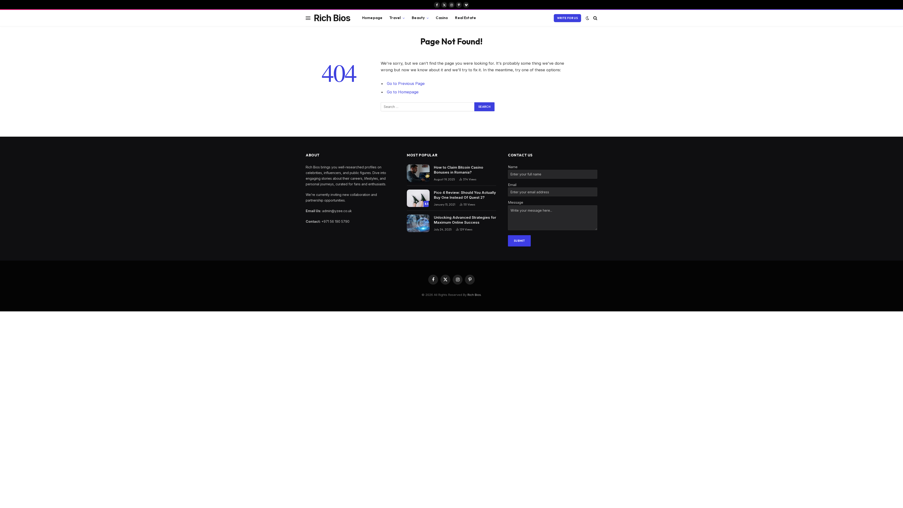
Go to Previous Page (406, 83)
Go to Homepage (403, 92)
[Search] (594, 18)
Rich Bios (474, 295)
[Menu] (308, 18)
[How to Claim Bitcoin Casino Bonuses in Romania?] (418, 173)
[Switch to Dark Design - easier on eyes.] (587, 18)
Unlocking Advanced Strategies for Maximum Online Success (465, 220)
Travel (395, 18)
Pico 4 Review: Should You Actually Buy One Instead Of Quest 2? (465, 195)
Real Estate (465, 18)
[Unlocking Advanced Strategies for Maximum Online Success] (418, 223)
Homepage (372, 18)
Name (513, 167)
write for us (567, 18)
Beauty (418, 18)
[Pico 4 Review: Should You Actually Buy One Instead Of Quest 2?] (418, 198)
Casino (442, 18)
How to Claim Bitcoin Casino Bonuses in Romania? (458, 170)
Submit (519, 240)
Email (512, 185)
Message (515, 202)
